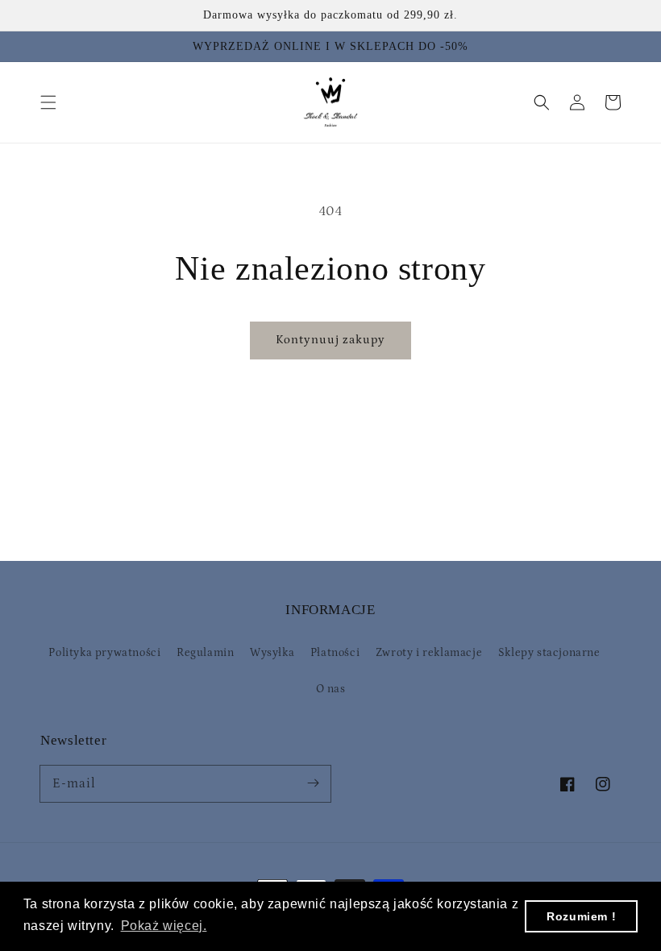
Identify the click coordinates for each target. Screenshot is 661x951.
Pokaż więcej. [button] (164, 925)
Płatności (335, 652)
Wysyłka (272, 652)
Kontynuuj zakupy (330, 340)
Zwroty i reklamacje (429, 652)
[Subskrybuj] (312, 783)
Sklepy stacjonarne (549, 652)
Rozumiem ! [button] (581, 916)
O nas (331, 689)
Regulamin (205, 652)
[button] (48, 102)
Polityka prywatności (104, 652)
